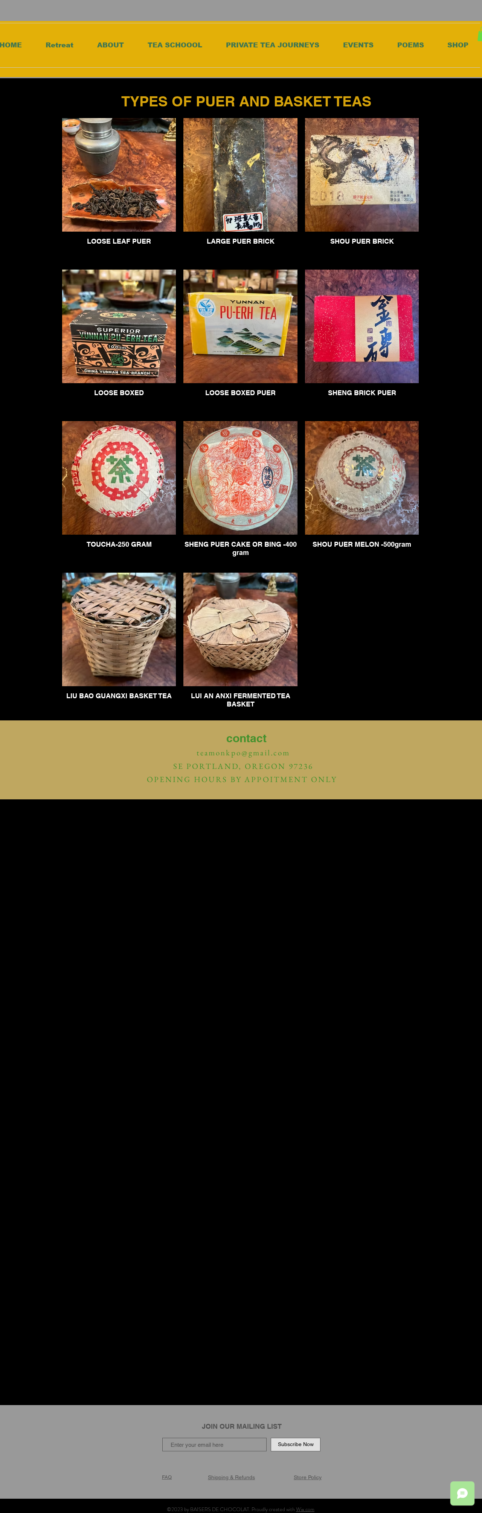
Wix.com (305, 1509)
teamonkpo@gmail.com (243, 752)
